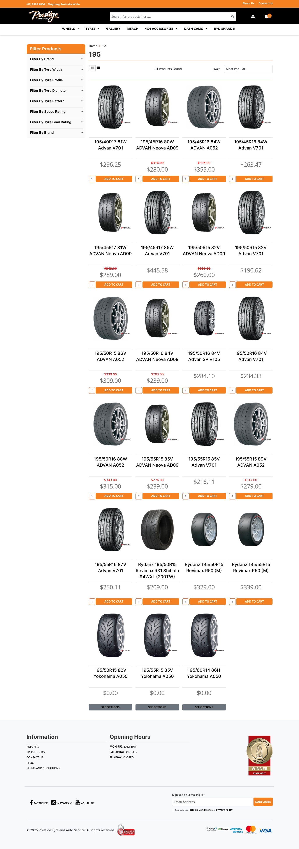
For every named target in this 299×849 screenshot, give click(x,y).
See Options (110, 707)
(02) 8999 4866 (35, 4)
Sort (216, 69)
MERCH (132, 28)
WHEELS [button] (69, 28)
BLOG (30, 763)
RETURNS (32, 747)
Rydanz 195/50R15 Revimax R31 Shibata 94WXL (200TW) (157, 570)
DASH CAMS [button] (194, 28)
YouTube (87, 803)
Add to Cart (113, 179)
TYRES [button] (91, 28)
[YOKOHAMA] (125, 122)
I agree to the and (203, 809)
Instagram (64, 803)
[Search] (233, 16)
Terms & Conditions (199, 809)
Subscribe (263, 802)
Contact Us (266, 3)
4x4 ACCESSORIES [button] (159, 28)
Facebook (40, 803)
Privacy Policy (224, 809)
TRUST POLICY (35, 752)
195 (104, 46)
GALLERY (113, 28)
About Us (248, 3)
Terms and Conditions (43, 768)
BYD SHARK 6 (224, 28)
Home (93, 46)
